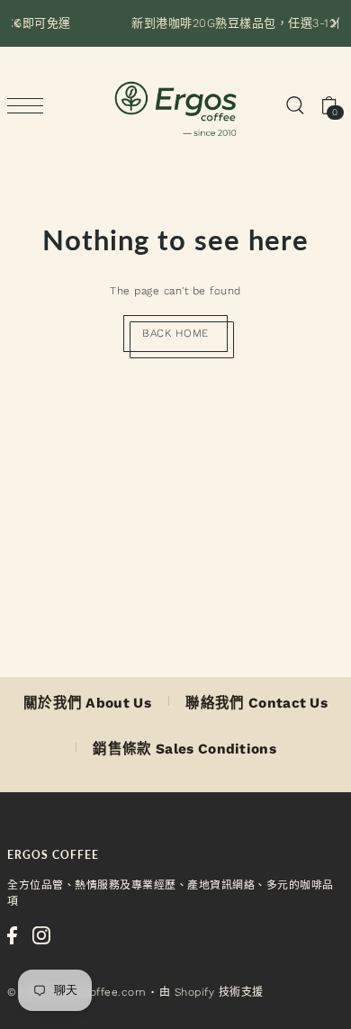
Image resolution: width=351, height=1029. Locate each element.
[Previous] (18, 23)
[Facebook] (12, 935)
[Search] (294, 105)
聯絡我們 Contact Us (256, 703)
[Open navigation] (29, 105)
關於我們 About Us (87, 703)
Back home (175, 333)
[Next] (333, 23)
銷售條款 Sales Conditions (184, 749)
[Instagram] (41, 935)
